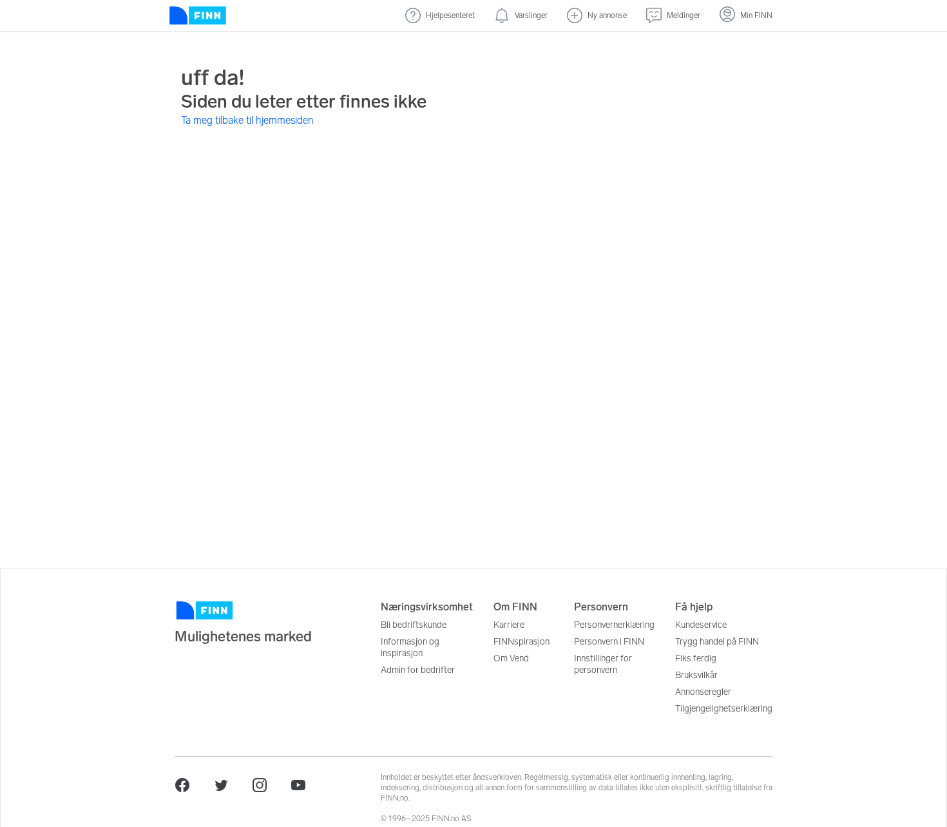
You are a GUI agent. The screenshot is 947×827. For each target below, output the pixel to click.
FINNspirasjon (521, 641)
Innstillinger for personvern (603, 664)
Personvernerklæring (614, 624)
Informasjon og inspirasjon (410, 647)
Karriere (508, 624)
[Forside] (197, 16)
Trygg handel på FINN (717, 641)
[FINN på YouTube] (298, 785)
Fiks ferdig (695, 658)
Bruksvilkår (696, 675)
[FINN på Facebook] (182, 785)
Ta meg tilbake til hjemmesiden (247, 120)
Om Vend (511, 658)
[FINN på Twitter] (221, 785)
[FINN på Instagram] (259, 785)
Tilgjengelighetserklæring (723, 708)
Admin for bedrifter (418, 670)
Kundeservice (701, 624)
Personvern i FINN (609, 641)
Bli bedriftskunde (413, 624)
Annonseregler (703, 691)
